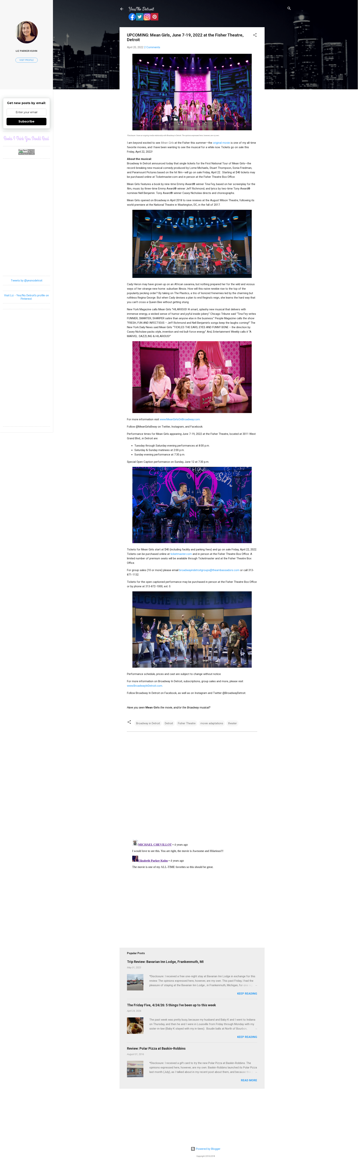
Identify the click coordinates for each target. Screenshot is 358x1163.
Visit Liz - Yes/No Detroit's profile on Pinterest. (26, 297)
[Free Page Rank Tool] (26, 154)
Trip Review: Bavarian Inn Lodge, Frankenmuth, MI (165, 962)
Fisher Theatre (187, 723)
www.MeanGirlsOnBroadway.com (180, 419)
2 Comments (152, 47)
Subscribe (26, 121)
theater (232, 723)
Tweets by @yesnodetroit (26, 280)
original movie (221, 142)
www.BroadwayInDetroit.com (144, 685)
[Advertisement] (279, 83)
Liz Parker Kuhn (26, 50)
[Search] (289, 8)
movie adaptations (211, 723)
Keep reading (247, 993)
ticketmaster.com (181, 554)
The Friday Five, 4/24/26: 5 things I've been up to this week (171, 1005)
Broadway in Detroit (148, 723)
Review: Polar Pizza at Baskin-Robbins (156, 1048)
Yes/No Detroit (141, 9)
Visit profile (26, 60)
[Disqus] (192, 785)
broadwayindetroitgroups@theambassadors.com (209, 570)
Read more (249, 1080)
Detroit (169, 723)
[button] (255, 35)
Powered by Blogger (207, 1149)
